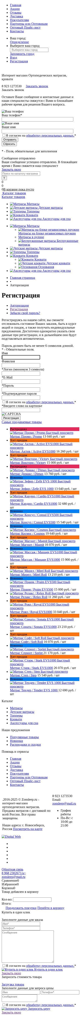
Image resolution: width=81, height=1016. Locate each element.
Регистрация (19, 61)
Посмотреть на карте (27, 829)
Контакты (17, 31)
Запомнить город (22, 54)
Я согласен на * (41, 402)
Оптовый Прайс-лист (25, 27)
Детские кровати (58, 263)
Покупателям (19, 20)
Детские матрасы (50, 207)
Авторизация (19, 305)
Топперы (33, 211)
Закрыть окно (11, 169)
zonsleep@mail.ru (64, 803)
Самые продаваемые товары (22, 422)
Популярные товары (24, 737)
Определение (19, 42)
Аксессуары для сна (56, 219)
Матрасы (33, 204)
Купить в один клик (48, 969)
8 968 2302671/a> (14, 873)
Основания (46, 267)
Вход (13, 57)
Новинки (16, 741)
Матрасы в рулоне (31, 237)
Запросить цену (38, 1008)
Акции (15, 9)
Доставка (16, 16)
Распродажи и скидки (25, 744)
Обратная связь (12, 869)
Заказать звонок (37, 86)
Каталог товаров (14, 193)
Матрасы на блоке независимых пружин (47, 233)
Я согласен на (41, 135)
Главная (15, 5)
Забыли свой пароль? (25, 313)
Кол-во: (7, 899)
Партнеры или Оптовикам (29, 23)
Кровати (32, 215)
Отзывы (15, 12)
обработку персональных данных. (50, 135)
